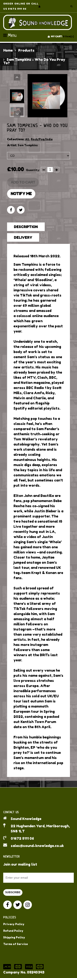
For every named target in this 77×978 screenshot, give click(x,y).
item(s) (62, 36)
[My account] (39, 6)
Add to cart (23, 182)
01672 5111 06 (22, 838)
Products (26, 50)
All (27, 139)
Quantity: (33, 170)
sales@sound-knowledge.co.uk (37, 846)
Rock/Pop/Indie (42, 139)
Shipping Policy (14, 937)
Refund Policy (13, 930)
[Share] (11, 210)
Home (8, 50)
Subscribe (13, 892)
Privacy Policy (13, 924)
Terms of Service (15, 944)
